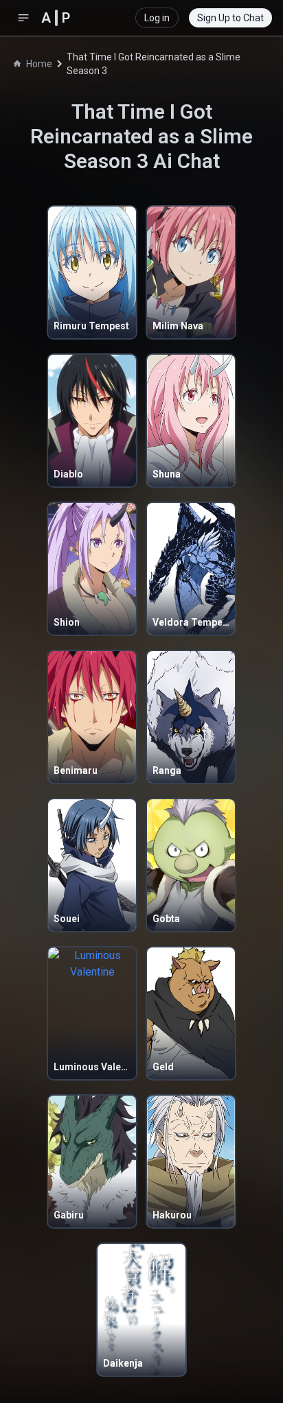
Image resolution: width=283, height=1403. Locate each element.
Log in (157, 17)
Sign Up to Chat (230, 17)
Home (39, 63)
